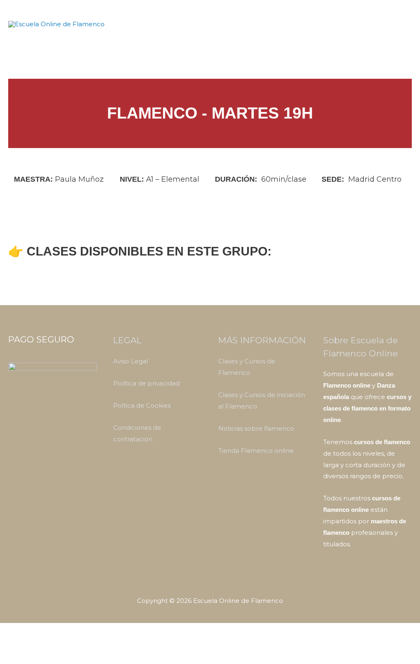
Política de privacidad (146, 383)
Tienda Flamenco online (256, 450)
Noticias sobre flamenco (256, 428)
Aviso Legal (130, 361)
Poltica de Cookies (142, 405)
